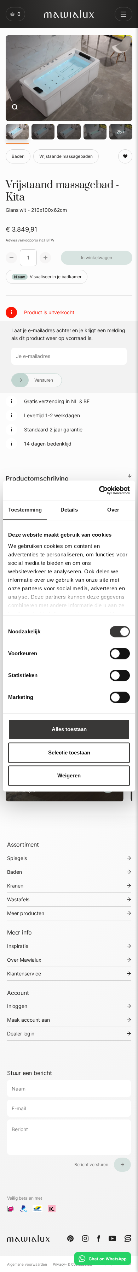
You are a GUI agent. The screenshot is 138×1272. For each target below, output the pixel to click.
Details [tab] (69, 510)
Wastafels (18, 899)
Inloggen (17, 1006)
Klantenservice (24, 974)
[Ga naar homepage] (69, 14)
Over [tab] (113, 510)
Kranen (15, 886)
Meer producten (25, 913)
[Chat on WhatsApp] (102, 1258)
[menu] (123, 14)
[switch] (120, 653)
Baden (14, 872)
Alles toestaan (69, 729)
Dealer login (20, 1034)
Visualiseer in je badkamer (47, 276)
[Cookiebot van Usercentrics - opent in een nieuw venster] (99, 490)
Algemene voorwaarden (27, 1264)
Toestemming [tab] (25, 510)
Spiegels (17, 858)
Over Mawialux (24, 960)
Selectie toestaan (69, 753)
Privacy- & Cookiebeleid (72, 1264)
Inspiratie (17, 946)
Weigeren (69, 775)
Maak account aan (28, 1020)
